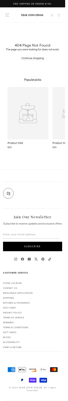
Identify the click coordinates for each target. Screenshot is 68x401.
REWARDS (8, 322)
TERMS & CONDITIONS (15, 327)
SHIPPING (8, 297)
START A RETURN (12, 347)
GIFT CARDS (9, 332)
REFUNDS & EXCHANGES (16, 302)
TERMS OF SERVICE (13, 317)
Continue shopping (32, 58)
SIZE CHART (9, 307)
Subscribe (32, 246)
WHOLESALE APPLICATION (17, 292)
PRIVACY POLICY (12, 312)
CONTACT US (10, 288)
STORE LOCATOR (12, 283)
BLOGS (7, 337)
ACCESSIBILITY (11, 342)
